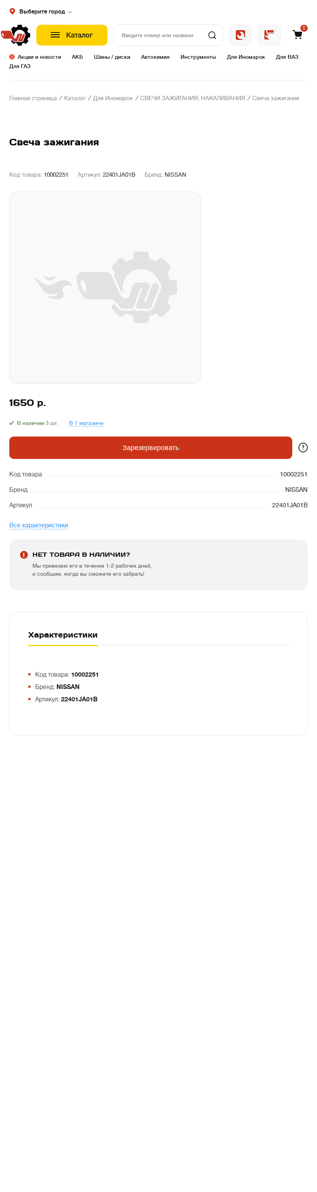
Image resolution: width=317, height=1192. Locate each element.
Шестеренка (19, 35)
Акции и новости (39, 57)
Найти (212, 35)
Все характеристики (38, 525)
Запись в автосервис (240, 35)
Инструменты (198, 57)
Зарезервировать (151, 448)
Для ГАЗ (20, 66)
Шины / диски (112, 57)
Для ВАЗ (287, 57)
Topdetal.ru (269, 35)
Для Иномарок (246, 57)
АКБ (77, 57)
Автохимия (155, 57)
